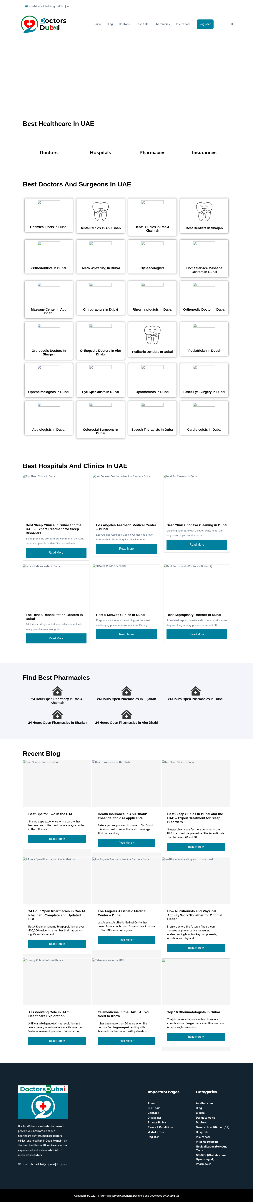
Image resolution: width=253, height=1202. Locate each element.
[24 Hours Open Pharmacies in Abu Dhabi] (126, 714)
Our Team (154, 1108)
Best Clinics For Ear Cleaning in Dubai (197, 525)
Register (205, 24)
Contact (153, 1113)
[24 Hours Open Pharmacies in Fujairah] (126, 691)
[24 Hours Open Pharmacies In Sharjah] (57, 714)
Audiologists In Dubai (48, 429)
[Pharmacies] (152, 142)
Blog (110, 24)
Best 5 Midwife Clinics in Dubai (120, 615)
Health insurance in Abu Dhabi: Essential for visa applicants (122, 816)
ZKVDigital (172, 1195)
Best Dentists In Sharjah (204, 228)
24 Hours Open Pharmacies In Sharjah (57, 722)
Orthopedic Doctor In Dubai (204, 309)
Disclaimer (155, 1117)
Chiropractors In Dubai (100, 309)
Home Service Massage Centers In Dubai (204, 270)
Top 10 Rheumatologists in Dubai (193, 1012)
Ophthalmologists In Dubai (48, 392)
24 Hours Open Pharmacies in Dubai (195, 699)
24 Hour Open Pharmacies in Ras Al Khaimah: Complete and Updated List (56, 915)
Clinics (200, 1113)
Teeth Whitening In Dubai (100, 268)
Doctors (124, 24)
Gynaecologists (152, 268)
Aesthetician (204, 1103)
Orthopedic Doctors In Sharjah (49, 352)
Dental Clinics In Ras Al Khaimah (152, 229)
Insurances (183, 24)
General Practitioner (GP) (212, 1127)
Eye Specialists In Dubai (100, 392)
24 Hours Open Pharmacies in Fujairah (126, 699)
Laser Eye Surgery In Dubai (204, 392)
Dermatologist (205, 1117)
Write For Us (156, 1132)
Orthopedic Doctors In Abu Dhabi (100, 352)
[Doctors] (48, 142)
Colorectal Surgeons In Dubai (100, 431)
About (152, 1103)
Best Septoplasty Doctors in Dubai (194, 615)
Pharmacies (162, 24)
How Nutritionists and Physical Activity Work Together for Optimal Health (194, 915)
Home (97, 24)
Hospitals (142, 24)
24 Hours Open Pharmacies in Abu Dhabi (126, 722)
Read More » (57, 838)
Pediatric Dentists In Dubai (152, 352)
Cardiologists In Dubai (204, 429)
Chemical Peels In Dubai (48, 227)
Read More (56, 552)
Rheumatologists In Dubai (152, 309)
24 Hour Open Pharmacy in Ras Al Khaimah (57, 701)
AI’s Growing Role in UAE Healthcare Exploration (48, 1014)
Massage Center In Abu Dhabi (48, 311)
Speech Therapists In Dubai (152, 429)
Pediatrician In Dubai (204, 350)
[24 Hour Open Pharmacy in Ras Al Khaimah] (57, 691)
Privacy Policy (157, 1122)
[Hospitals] (100, 142)
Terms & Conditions (161, 1127)
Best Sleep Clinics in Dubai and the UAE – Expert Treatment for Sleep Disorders (53, 529)
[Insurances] (204, 142)
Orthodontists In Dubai (48, 268)
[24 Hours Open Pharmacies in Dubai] (195, 691)
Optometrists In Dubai (152, 392)
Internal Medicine (207, 1141)
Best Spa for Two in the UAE (50, 814)
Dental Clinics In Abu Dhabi (100, 228)
